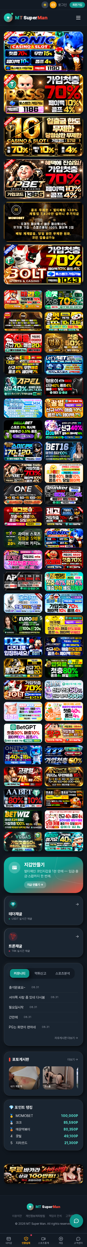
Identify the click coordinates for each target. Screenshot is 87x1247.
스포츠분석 (62, 973)
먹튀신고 (40, 973)
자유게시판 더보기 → (66, 1038)
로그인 (62, 5)
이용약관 (17, 1216)
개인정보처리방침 (35, 1216)
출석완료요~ (17, 987)
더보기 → (72, 1059)
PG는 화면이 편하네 (22, 1027)
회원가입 (77, 5)
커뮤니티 (19, 973)
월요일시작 (16, 1007)
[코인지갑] (53, 4)
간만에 (13, 1017)
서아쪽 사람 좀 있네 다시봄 (27, 997)
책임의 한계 (55, 1216)
